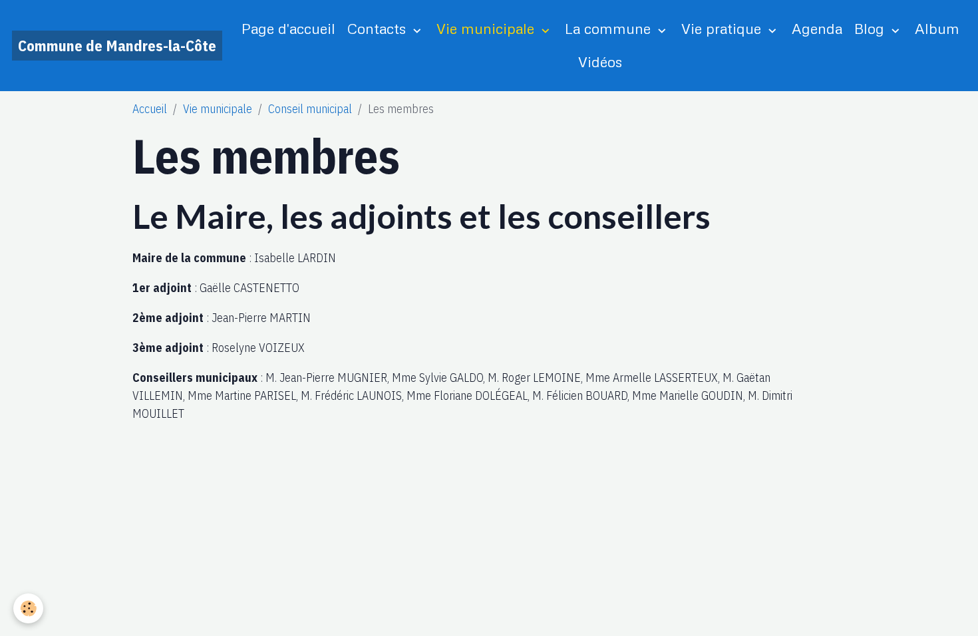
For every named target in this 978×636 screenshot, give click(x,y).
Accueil (149, 108)
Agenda (817, 28)
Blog (871, 28)
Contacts (378, 28)
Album (937, 28)
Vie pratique (723, 28)
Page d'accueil (288, 28)
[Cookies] (28, 608)
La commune (610, 28)
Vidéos (600, 62)
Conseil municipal (310, 108)
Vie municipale (487, 28)
